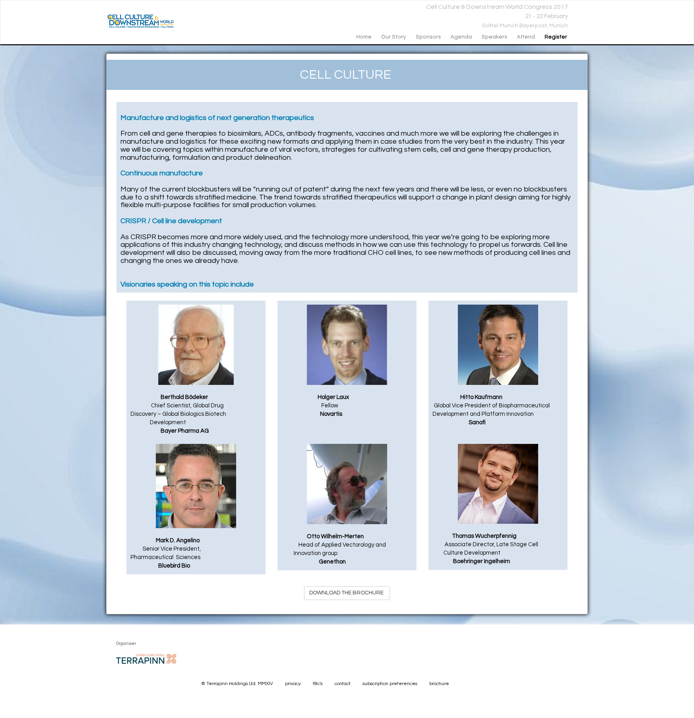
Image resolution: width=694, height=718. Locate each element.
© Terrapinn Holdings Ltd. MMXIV (237, 683)
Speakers (494, 37)
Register (556, 37)
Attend (526, 37)
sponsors (428, 37)
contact (343, 683)
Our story (393, 37)
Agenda (461, 37)
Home (363, 37)
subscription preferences (390, 683)
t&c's (318, 683)
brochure (439, 683)
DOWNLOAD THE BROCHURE (347, 593)
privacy (293, 683)
